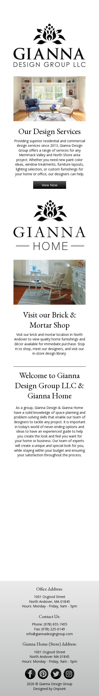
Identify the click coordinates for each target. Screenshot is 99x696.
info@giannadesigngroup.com (49, 634)
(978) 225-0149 (53, 629)
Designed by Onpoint (49, 688)
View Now (49, 185)
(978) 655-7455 (55, 624)
